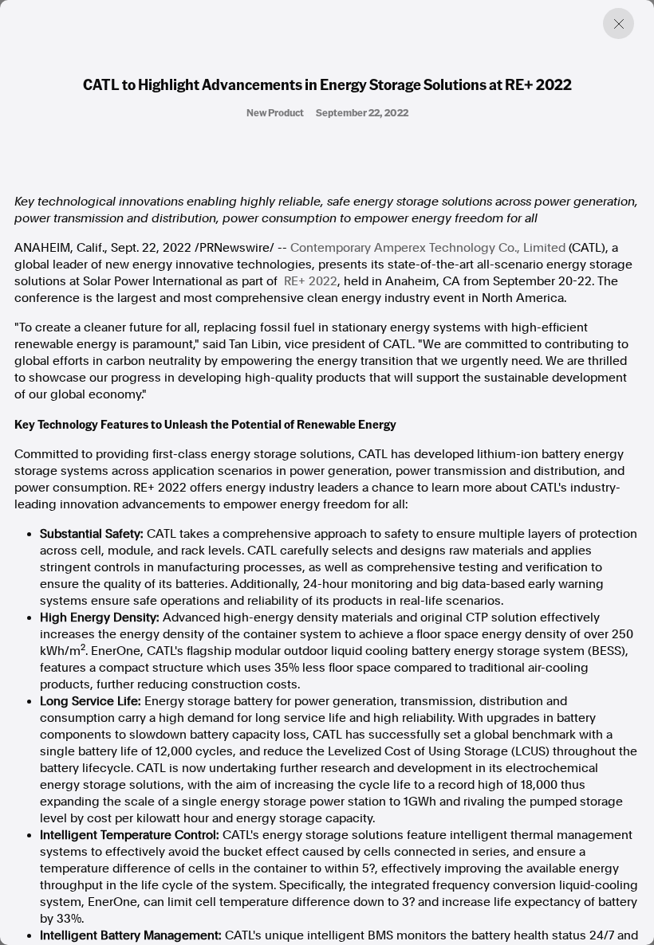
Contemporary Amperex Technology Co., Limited (427, 248)
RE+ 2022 (310, 281)
